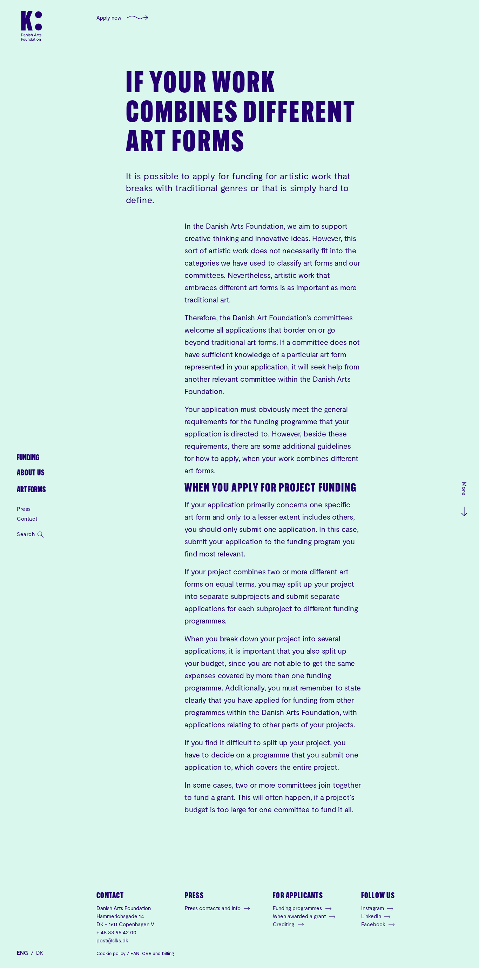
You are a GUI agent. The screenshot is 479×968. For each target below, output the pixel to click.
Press (24, 509)
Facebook (374, 924)
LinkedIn (372, 916)
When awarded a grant (300, 916)
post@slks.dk (112, 940)
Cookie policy (111, 953)
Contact (27, 518)
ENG (23, 952)
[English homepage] (31, 26)
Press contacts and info (213, 908)
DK (39, 952)
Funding (28, 458)
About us (31, 473)
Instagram (373, 908)
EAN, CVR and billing (152, 953)
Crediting (284, 924)
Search (26, 534)
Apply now (108, 17)
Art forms (31, 490)
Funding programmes (298, 908)
